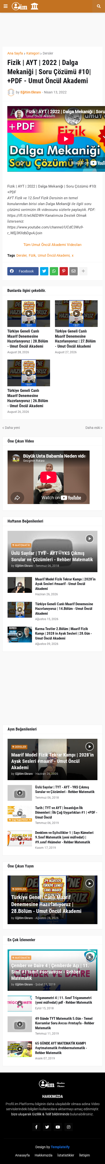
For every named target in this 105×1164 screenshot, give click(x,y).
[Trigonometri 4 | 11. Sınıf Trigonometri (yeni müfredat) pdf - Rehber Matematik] (20, 1003)
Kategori (32, 53)
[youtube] (58, 1127)
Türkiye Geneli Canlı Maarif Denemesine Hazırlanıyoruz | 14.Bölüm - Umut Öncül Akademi (64, 609)
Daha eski (92, 428)
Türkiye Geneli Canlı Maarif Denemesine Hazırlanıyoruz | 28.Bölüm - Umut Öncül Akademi (27, 339)
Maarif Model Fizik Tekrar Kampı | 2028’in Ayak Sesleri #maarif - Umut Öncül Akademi (65, 584)
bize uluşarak (21, 1114)
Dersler (48, 53)
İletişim (84, 1155)
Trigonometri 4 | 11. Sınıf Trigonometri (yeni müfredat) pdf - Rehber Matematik (63, 1000)
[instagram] (68, 1127)
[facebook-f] (36, 1127)
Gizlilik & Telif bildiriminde (51, 1114)
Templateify (60, 1147)
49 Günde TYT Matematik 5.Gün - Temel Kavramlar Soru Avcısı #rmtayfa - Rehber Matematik (64, 1023)
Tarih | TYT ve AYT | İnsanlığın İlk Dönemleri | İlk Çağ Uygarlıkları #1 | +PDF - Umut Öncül (66, 813)
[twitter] (47, 1127)
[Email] (73, 271)
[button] (5, 6)
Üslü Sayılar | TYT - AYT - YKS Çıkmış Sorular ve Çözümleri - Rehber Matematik (52, 556)
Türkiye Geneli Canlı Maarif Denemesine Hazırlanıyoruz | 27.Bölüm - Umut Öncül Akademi (75, 339)
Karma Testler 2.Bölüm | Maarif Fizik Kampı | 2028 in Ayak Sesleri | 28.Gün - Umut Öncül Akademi (63, 634)
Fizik (32, 255)
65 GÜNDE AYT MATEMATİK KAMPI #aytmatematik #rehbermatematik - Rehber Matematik (61, 1048)
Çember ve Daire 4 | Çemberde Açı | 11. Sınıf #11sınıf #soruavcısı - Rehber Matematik (50, 972)
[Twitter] (44, 271)
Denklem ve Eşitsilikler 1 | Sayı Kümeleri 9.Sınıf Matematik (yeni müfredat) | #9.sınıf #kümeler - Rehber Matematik (64, 837)
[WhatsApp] (54, 271)
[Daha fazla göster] (83, 271)
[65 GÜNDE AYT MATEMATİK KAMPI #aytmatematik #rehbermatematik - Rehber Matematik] (20, 1049)
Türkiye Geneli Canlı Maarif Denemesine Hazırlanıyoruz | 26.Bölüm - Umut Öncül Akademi (27, 398)
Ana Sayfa (15, 53)
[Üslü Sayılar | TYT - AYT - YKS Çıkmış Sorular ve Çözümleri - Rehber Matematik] (20, 793)
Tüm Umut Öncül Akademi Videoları (52, 245)
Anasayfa (22, 1155)
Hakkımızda (43, 1155)
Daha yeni (12, 428)
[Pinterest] (64, 271)
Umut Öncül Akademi (54, 255)
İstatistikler (65, 1155)
